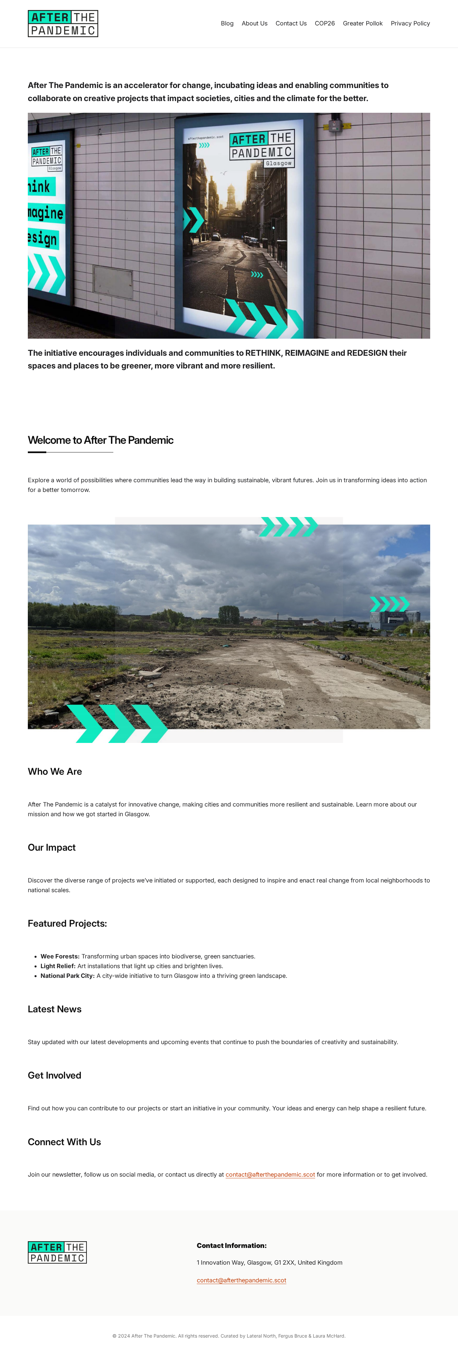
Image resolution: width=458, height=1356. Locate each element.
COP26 (325, 23)
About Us (255, 23)
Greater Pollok (363, 23)
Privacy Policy (410, 23)
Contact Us (291, 23)
